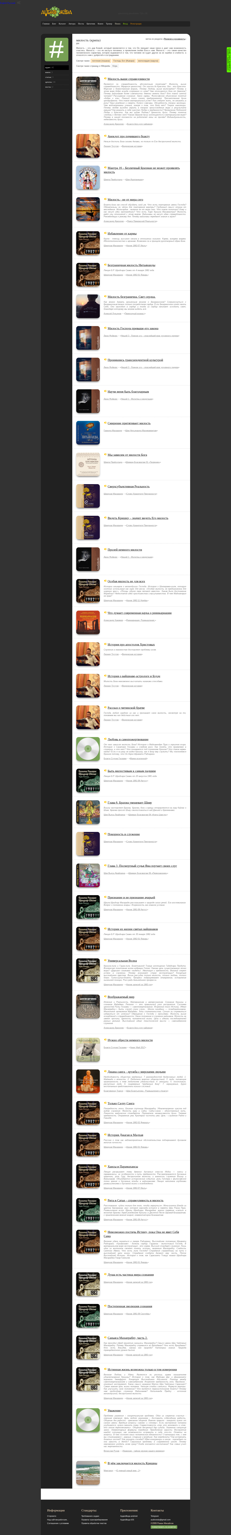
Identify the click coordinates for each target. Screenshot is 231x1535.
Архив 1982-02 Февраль (137, 1122)
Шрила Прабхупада (113, 179)
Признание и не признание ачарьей (131, 897)
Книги (100, 23)
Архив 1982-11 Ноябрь (136, 600)
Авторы (72, 23)
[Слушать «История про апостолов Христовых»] (88, 665)
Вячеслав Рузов (111, 1451)
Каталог (62, 23)
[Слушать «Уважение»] (88, 1431)
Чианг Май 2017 (137, 1047)
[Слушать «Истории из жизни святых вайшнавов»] (88, 949)
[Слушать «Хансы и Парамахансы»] (88, 1187)
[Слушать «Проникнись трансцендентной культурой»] (88, 380)
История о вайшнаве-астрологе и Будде (134, 676)
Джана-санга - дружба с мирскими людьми (137, 1071)
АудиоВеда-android (129, 1516)
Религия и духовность (174, 39)
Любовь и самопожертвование (128, 739)
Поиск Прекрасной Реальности (141, 221)
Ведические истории (132, 146)
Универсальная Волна (122, 960)
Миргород (108, 1470)
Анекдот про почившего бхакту (129, 136)
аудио (47, 67)
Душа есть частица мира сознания (131, 1274)
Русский (11, 3)
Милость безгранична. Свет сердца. (132, 296)
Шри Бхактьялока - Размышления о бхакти (146, 1091)
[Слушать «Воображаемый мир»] (88, 1017)
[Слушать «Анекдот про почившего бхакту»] (88, 157)
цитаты (48, 82)
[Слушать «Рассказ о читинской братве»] (88, 728)
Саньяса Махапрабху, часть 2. (128, 1338)
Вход (125, 23)
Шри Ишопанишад (134, 179)
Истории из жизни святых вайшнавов (133, 929)
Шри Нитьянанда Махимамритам (141, 430)
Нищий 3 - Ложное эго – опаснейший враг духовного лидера (149, 336)
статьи (48, 77)
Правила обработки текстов (93, 1523)
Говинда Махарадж (113, 430)
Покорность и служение (124, 834)
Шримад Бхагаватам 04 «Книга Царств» (148, 815)
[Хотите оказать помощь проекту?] (229, 59)
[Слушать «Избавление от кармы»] (88, 254)
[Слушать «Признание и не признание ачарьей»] (88, 918)
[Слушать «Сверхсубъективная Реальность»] (88, 507)
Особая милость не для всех (126, 581)
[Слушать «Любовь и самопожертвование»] (88, 760)
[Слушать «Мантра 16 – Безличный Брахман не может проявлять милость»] (88, 188)
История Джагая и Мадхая (125, 1135)
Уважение (114, 1410)
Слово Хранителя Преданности (141, 494)
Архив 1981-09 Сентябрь (138, 1314)
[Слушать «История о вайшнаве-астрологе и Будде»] (88, 697)
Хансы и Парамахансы (123, 1166)
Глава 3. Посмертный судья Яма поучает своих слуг (142, 866)
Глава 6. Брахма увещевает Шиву (130, 802)
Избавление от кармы (122, 233)
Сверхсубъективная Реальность (129, 486)
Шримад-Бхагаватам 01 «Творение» (143, 462)
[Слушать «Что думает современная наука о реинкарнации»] (88, 633)
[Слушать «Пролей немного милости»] (88, 570)
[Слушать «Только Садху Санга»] (88, 1124)
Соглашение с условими (58, 1523)
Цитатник (91, 23)
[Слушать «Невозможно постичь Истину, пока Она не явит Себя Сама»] (88, 1252)
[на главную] (56, 17)
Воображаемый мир (121, 997)
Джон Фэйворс (111, 336)
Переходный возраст (135, 313)
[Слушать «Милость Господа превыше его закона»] (88, 349)
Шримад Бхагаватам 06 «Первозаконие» (148, 873)
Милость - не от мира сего (125, 199)
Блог (54, 23)
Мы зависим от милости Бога (127, 455)
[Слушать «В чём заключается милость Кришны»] (88, 1484)
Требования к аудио (90, 1516)
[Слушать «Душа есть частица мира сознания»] (88, 1295)
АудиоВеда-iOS (127, 1520)
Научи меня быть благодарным (128, 391)
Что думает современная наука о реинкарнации (140, 613)
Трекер (109, 23)
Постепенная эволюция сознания (130, 1306)
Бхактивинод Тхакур (113, 1091)
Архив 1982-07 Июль (136, 245)
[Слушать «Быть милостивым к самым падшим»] (88, 791)
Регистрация (135, 23)
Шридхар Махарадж (113, 245)
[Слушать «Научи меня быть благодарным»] (88, 412)
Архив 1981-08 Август (136, 781)
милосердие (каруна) (148, 61)
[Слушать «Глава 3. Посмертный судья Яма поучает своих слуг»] (88, 886)
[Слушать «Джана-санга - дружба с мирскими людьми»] (88, 1092)
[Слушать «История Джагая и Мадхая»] (88, 1155)
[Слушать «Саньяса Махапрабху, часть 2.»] (88, 1358)
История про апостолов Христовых (131, 644)
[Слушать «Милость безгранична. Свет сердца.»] (88, 317)
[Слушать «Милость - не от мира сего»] (88, 220)
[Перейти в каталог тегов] (56, 60)
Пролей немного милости (125, 549)
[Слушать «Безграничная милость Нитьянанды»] (88, 286)
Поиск (117, 23)
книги (47, 72)
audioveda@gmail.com (160, 1520)
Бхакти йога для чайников (139, 124)
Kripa (115, 66)
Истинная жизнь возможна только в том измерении (142, 1369)
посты (48, 87)
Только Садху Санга (121, 1103)
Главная (46, 23)
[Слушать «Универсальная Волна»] (88, 981)
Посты (81, 23)
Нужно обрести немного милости (130, 1040)
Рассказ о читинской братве (126, 707)
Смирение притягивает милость (129, 423)
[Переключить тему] (19, 3)
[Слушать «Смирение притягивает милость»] (88, 444)
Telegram (155, 1516)
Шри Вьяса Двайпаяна (114, 815)
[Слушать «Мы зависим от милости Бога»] (88, 475)
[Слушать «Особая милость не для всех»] (88, 602)
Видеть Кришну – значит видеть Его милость (138, 518)
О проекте (51, 1516)
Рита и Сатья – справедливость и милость (135, 1200)
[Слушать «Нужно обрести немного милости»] (88, 1061)
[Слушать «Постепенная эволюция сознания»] (88, 1327)
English (3, 3)
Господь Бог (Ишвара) (123, 61)
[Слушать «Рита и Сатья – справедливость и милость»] (88, 1221)
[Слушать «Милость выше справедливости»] (88, 99)
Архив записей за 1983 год (139, 984)
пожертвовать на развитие (164, 1527)
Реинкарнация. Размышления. (140, 620)
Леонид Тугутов (111, 146)
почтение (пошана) (101, 61)
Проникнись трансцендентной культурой (135, 360)
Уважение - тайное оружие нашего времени (143, 1451)
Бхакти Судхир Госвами (115, 758)
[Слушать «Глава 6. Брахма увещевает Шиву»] (88, 823)
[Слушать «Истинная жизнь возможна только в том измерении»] (88, 1390)
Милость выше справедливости (129, 79)
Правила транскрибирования (94, 1520)
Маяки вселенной (138, 758)
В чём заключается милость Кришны (132, 1463)
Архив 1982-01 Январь (137, 275)
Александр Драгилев (114, 124)
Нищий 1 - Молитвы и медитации (136, 399)
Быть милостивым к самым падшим (132, 771)
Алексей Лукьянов (112, 313)
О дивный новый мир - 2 (127, 1470)
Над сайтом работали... (57, 1520)
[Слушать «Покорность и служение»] (88, 855)
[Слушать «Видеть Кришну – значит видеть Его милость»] (88, 538)
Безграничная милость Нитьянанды (131, 265)
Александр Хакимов (113, 620)
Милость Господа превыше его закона (133, 328)
